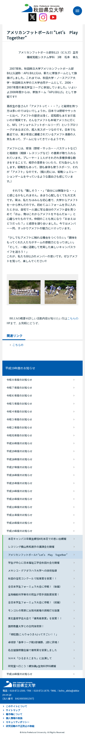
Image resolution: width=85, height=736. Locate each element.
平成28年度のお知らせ (19, 459)
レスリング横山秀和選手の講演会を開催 (31, 546)
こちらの (18, 345)
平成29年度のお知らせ (19, 451)
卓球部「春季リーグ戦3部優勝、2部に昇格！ (34, 642)
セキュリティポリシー (17, 722)
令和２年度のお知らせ (19, 427)
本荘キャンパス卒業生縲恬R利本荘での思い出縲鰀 (37, 539)
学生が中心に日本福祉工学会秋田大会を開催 (34, 562)
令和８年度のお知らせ (19, 380)
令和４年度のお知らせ (19, 411)
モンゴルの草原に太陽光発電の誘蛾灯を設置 (34, 610)
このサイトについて (16, 706)
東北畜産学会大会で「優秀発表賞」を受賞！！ (35, 618)
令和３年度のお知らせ (19, 419)
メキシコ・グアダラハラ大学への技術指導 (32, 570)
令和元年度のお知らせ (19, 435)
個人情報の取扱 (14, 718)
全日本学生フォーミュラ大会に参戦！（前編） (35, 602)
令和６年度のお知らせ (19, 395)
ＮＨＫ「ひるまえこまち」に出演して (30, 658)
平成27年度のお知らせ (19, 467)
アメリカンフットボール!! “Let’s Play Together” (37, 555)
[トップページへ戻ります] (42, 7)
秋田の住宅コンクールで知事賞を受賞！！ (32, 578)
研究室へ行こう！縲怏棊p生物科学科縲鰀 (32, 666)
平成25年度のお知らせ (19, 483)
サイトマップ (13, 710)
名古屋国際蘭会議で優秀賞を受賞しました (32, 650)
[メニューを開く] (75, 10)
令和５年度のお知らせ (19, 403)
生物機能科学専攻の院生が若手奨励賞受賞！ (34, 594)
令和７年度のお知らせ (19, 387)
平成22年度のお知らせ (19, 507)
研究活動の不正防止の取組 (20, 726)
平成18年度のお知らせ (19, 674)
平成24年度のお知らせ (19, 491)
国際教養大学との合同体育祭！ (26, 626)
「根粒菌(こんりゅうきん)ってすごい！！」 (33, 634)
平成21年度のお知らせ (19, 515)
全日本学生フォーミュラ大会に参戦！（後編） (35, 586)
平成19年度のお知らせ (20, 368)
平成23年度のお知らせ (19, 499)
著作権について (14, 714)
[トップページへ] (19, 683)
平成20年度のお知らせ (19, 523)
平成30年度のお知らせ (19, 443)
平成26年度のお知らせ (19, 475)
